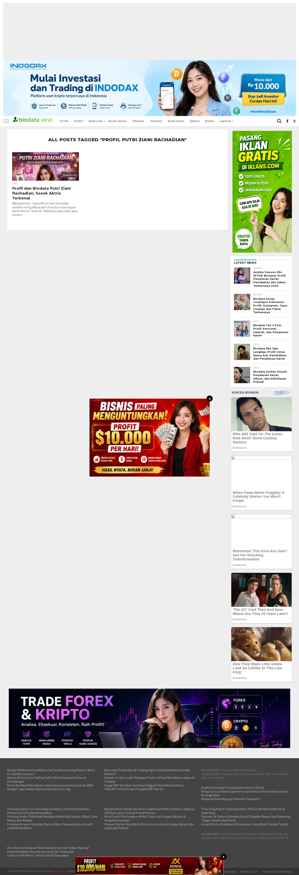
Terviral (138, 121)
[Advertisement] (149, 31)
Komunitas (176, 121)
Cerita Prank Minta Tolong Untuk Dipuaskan (38, 855)
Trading (156, 121)
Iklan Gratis (118, 121)
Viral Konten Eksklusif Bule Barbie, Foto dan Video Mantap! (48, 848)
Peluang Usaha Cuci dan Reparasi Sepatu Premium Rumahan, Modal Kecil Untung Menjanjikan (48, 811)
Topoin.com (61, 871)
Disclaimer (229, 871)
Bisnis (209, 121)
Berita (194, 121)
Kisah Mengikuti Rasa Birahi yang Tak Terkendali (40, 851)
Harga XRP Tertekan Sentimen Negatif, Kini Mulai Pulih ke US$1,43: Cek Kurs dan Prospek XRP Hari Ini (144, 787)
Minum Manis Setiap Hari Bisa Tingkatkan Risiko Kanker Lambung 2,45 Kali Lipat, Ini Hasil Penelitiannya (149, 811)
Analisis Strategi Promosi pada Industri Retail (232, 787)
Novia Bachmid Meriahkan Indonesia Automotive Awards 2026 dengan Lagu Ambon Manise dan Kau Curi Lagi (50, 787)
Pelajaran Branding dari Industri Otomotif (230, 799)
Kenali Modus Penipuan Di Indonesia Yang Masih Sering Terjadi (244, 824)
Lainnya (225, 121)
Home (64, 121)
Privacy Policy (249, 871)
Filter (78, 121)
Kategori (95, 121)
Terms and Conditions (277, 871)
